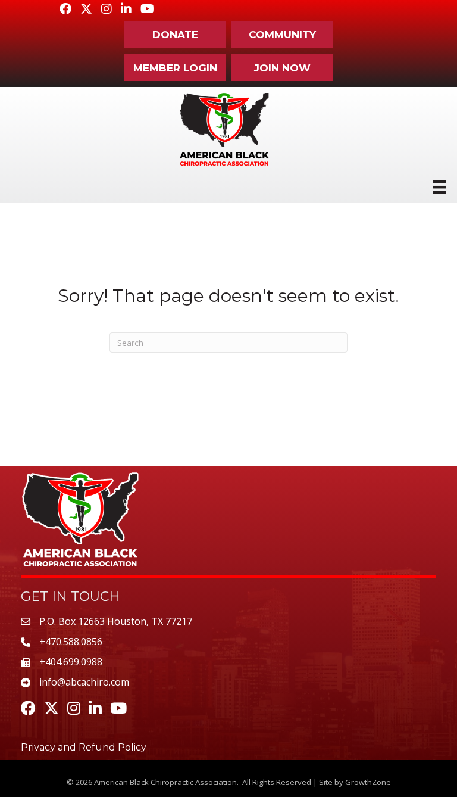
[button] (175, 34)
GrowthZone (368, 782)
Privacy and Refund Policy (83, 747)
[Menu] (439, 187)
